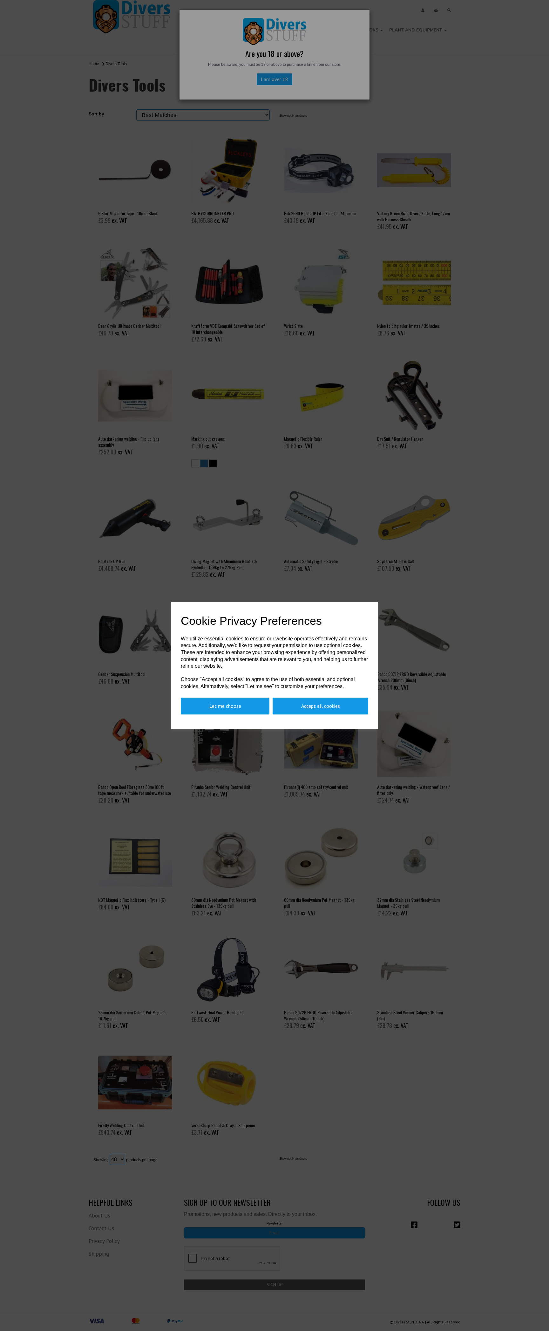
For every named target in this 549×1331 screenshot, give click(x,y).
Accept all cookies (320, 706)
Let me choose (225, 706)
